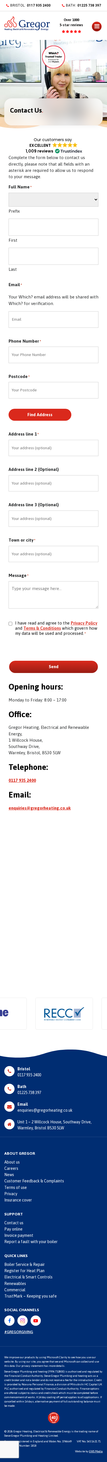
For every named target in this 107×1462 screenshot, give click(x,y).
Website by (89, 1451)
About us (12, 1162)
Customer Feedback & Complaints (34, 1181)
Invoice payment (18, 1235)
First (13, 240)
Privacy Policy (84, 623)
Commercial (14, 1290)
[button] (53, 145)
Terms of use (15, 1187)
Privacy (10, 1193)
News (9, 1174)
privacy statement (32, 1365)
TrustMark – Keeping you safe (30, 1296)
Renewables (15, 1283)
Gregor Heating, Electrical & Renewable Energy (42, 1431)
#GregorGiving (18, 1332)
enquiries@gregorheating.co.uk (40, 808)
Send (53, 666)
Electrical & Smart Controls (28, 1277)
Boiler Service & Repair (24, 1264)
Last (13, 269)
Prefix (14, 211)
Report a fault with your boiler (31, 1241)
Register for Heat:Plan (24, 1270)
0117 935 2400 (39, 5)
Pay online (13, 1229)
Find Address (40, 414)
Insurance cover (18, 1200)
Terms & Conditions (42, 628)
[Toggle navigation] (92, 27)
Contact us (13, 1223)
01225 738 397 (89, 5)
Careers (11, 1168)
